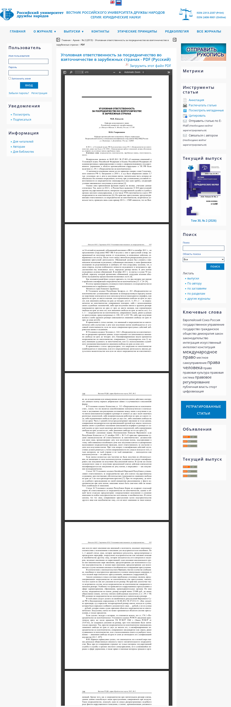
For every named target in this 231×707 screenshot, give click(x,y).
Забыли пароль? (19, 93)
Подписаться (22, 119)
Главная (18, 31)
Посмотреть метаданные (206, 110)
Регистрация (39, 93)
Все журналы (209, 31)
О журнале (43, 31)
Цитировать (197, 116)
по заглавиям (196, 288)
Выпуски (72, 31)
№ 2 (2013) (87, 40)
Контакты (100, 31)
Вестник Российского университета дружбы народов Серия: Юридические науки (115, 14)
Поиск (186, 242)
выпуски (193, 278)
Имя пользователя (18, 55)
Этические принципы (137, 31)
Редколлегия (177, 31)
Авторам (19, 147)
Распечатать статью (203, 105)
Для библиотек (23, 152)
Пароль (12, 67)
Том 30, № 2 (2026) (203, 221)
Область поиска (192, 254)
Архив (76, 40)
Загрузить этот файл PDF (150, 65)
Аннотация (196, 100)
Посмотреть (21, 114)
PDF (83, 44)
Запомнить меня (21, 78)
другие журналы (198, 299)
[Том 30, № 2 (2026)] (204, 214)
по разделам (196, 293)
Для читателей (23, 141)
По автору (194, 283)
